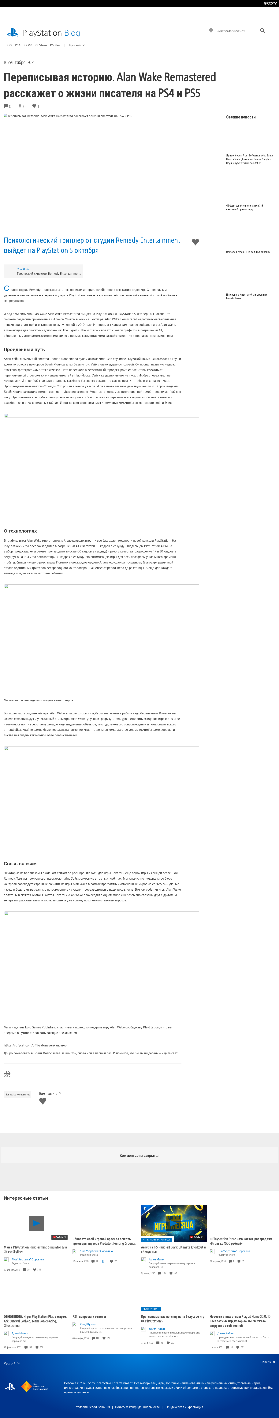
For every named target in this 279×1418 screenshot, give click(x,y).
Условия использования (93, 1407)
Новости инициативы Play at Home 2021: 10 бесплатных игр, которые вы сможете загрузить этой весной (240, 1321)
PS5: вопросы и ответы (89, 1316)
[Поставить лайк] (35, 1269)
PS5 (9, 45)
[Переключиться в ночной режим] (211, 30)
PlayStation (51, 32)
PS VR (28, 45)
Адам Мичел (157, 1259)
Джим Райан (157, 1328)
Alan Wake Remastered (17, 1094)
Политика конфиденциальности (137, 1407)
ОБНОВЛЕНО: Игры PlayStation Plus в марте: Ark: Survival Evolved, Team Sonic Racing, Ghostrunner (35, 1321)
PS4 (17, 45)
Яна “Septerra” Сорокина (28, 1259)
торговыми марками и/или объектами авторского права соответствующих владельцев (206, 1388)
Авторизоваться (231, 30)
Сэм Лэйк (23, 269)
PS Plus (55, 45)
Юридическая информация (184, 1407)
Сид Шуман (87, 1324)
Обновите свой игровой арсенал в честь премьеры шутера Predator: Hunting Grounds (104, 1241)
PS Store (41, 45)
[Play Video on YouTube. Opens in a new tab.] (59, 1237)
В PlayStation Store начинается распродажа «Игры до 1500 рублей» (241, 1241)
